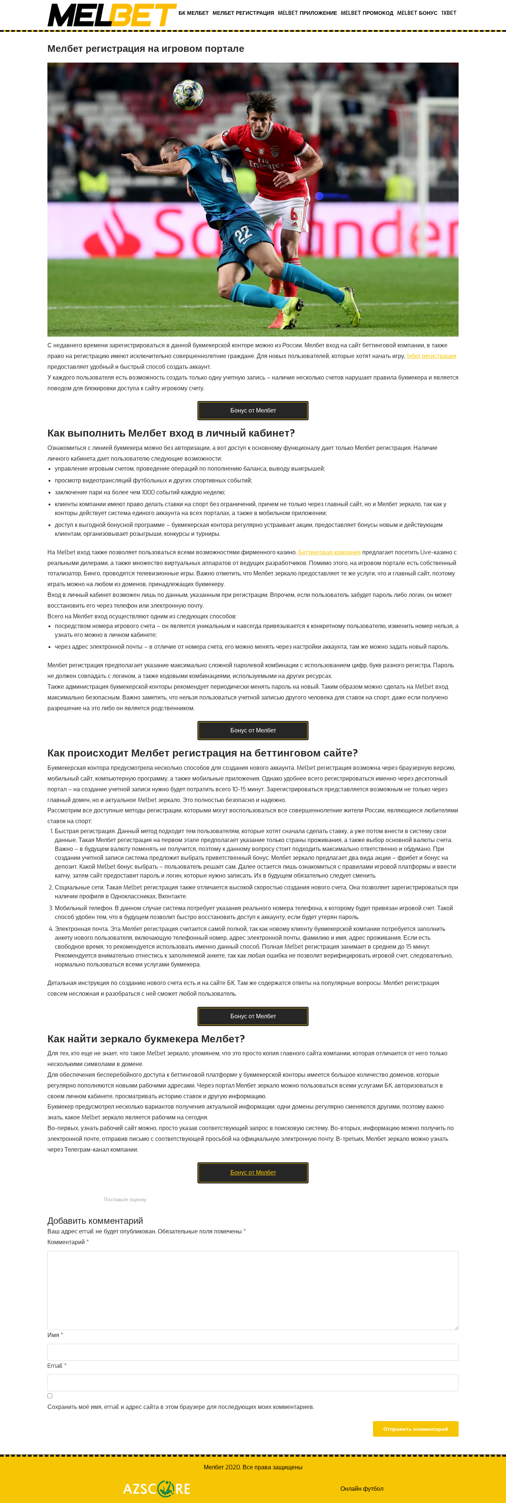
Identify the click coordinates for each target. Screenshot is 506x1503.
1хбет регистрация (431, 356)
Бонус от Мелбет (253, 410)
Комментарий (68, 1242)
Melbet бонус (417, 13)
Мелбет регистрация (243, 13)
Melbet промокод (367, 13)
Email (57, 1366)
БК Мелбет (194, 13)
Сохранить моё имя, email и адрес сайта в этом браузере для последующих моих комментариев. (180, 1407)
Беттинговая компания (329, 552)
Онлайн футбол (361, 1489)
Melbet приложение (307, 13)
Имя (55, 1335)
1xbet (449, 13)
